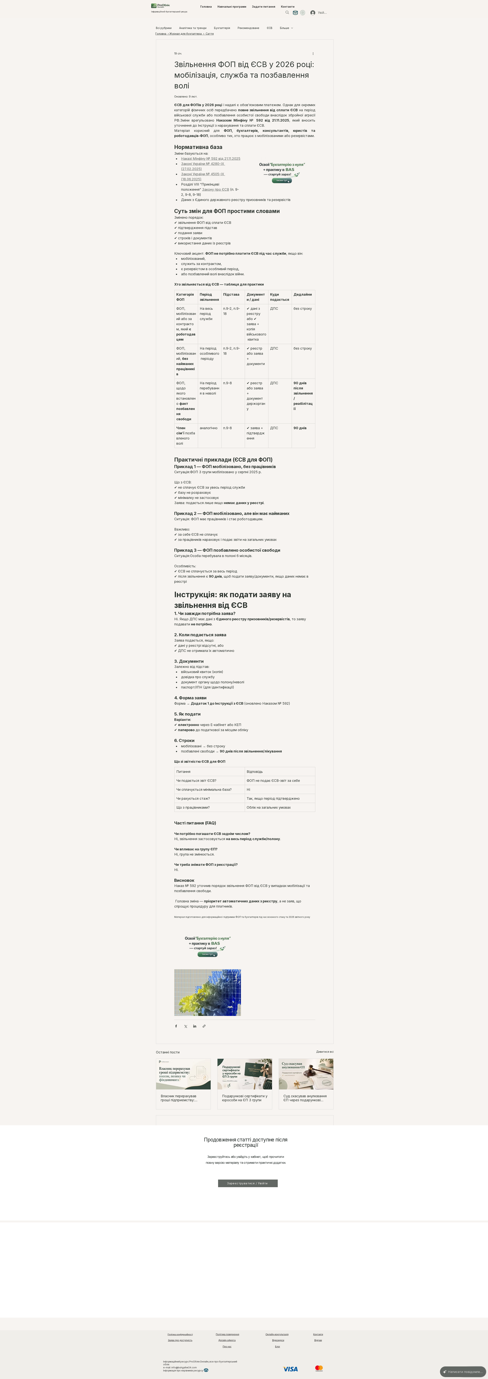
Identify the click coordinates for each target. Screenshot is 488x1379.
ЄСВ (269, 28)
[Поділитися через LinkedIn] (195, 1026)
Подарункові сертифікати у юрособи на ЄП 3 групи (244, 1098)
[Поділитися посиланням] (204, 1026)
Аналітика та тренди (192, 28)
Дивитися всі (325, 1051)
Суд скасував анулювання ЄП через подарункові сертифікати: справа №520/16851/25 (305, 1098)
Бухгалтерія (222, 28)
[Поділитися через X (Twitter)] (185, 1026)
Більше (284, 28)
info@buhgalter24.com (184, 1367)
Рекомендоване (248, 28)
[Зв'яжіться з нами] (295, 12)
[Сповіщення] (302, 12)
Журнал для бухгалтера (185, 33)
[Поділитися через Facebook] (176, 1026)
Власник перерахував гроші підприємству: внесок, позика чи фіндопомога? (178, 1098)
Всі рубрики (164, 28)
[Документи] (206, 1370)
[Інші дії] (313, 53)
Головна (161, 33)
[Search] (287, 12)
